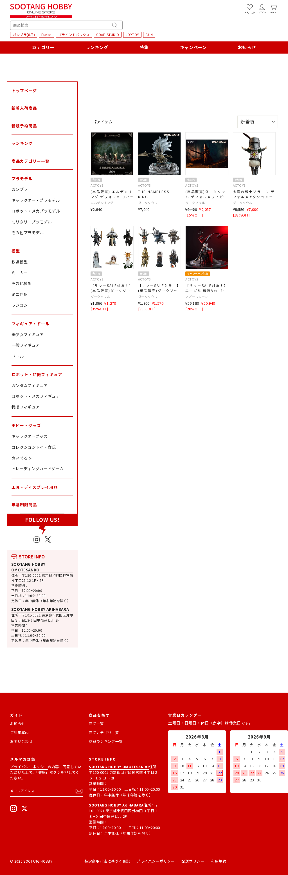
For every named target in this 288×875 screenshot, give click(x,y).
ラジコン (20, 305)
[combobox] (66, 25)
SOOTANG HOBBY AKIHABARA (40, 609)
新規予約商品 (24, 126)
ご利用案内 (19, 732)
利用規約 (218, 861)
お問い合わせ (21, 741)
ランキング (97, 47)
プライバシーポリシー (29, 766)
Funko (46, 34)
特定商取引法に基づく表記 (107, 861)
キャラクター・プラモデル (36, 200)
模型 (16, 251)
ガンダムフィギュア (30, 385)
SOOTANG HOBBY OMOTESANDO (28, 567)
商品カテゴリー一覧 (31, 161)
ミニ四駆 (20, 294)
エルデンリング (102, 202)
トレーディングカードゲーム (38, 468)
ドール (18, 356)
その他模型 (22, 283)
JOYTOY (132, 34)
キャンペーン (193, 47)
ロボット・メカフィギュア (36, 396)
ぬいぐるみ (22, 458)
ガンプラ (20, 189)
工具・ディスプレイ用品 (35, 487)
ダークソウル (148, 202)
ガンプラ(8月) (24, 34)
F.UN (149, 34)
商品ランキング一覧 (106, 741)
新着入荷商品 (24, 108)
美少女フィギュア (28, 334)
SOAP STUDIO (107, 34)
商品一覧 (96, 723)
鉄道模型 (20, 262)
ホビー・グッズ (26, 425)
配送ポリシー (192, 861)
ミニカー (20, 272)
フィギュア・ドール (31, 323)
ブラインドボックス (74, 34)
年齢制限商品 (24, 504)
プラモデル (22, 178)
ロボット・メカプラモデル (36, 211)
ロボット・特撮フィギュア (37, 374)
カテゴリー (43, 47)
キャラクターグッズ (30, 436)
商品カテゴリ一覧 (104, 732)
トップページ (24, 90)
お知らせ (247, 47)
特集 (144, 47)
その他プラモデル (28, 232)
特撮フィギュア (26, 407)
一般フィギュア (26, 345)
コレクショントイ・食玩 (34, 447)
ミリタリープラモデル (32, 222)
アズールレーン (196, 296)
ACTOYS (97, 185)
